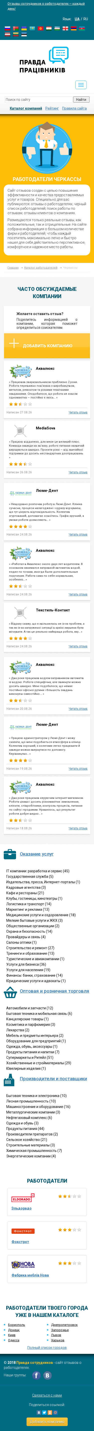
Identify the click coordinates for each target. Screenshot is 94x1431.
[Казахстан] (32, 28)
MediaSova (45, 428)
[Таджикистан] (49, 28)
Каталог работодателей (40, 267)
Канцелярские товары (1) (27, 1019)
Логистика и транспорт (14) (28, 904)
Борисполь (16, 1325)
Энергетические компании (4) (31, 1156)
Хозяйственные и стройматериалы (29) (38, 1063)
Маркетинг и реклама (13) (27, 909)
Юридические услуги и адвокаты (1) (36, 981)
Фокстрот (20, 1242)
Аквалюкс (46, 368)
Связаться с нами (47, 1395)
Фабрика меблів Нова (30, 1275)
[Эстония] (24, 34)
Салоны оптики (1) (21, 942)
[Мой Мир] (55, 1412)
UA (77, 19)
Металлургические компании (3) (33, 1112)
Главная (13, 267)
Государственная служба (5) (29, 877)
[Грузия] (65, 28)
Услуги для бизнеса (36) (26, 964)
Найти (81, 100)
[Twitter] (44, 1412)
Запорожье (60, 1330)
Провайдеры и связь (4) (26, 937)
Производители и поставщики (53, 1078)
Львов (56, 1335)
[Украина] (24, 28)
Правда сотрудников (34, 1363)
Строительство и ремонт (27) (30, 948)
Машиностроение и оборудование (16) (38, 1107)
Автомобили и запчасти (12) (29, 1008)
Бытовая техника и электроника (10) (36, 1096)
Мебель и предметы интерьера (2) (34, 1036)
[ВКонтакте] (39, 1412)
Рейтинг (52, 108)
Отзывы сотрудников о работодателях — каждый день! (46, 6)
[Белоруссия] (16, 28)
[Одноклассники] (50, 1412)
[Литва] (16, 34)
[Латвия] (7, 34)
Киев (12, 1335)
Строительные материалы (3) (30, 1145)
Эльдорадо (22, 1208)
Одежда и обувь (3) (22, 1123)
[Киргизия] (40, 28)
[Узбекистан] (57, 28)
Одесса (13, 1340)
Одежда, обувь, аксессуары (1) (31, 1047)
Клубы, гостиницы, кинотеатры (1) (34, 898)
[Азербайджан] (82, 28)
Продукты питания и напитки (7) (32, 1052)
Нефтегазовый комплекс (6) (29, 1118)
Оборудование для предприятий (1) (36, 1041)
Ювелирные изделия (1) (26, 1069)
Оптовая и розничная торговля (54, 991)
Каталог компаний (26, 108)
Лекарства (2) (17, 1030)
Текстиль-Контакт (53, 610)
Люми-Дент (47, 490)
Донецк (14, 1330)
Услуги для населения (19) (28, 970)
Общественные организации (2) (32, 926)
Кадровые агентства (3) (26, 888)
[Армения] (73, 28)
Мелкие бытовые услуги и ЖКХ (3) (34, 920)
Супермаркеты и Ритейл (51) (29, 1058)
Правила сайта (74, 108)
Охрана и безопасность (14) (29, 931)
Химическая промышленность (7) (34, 1151)
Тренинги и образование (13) (30, 953)
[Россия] (7, 28)
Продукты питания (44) (25, 1129)
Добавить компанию (47, 345)
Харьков (57, 1340)
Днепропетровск (64, 1325)
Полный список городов (47, 1348)
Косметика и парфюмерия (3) (30, 1025)
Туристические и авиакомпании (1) (35, 959)
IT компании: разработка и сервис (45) (37, 871)
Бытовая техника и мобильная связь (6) (39, 1014)
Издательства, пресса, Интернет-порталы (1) (43, 882)
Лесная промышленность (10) (31, 1101)
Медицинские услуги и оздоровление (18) (41, 915)
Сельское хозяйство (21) (26, 1140)
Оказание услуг (37, 854)
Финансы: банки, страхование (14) (34, 975)
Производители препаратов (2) (32, 1134)
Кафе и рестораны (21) (25, 893)
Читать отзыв (78, 412)
